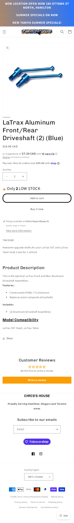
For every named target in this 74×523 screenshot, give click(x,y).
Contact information (28, 507)
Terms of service (38, 502)
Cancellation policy (49, 507)
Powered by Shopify (39, 497)
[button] (4, 32)
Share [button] (10, 338)
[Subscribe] (56, 429)
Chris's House (24, 497)
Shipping (6, 157)
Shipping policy (55, 502)
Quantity (7, 169)
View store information (18, 230)
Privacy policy (21, 502)
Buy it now (37, 209)
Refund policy (57, 497)
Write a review (37, 380)
